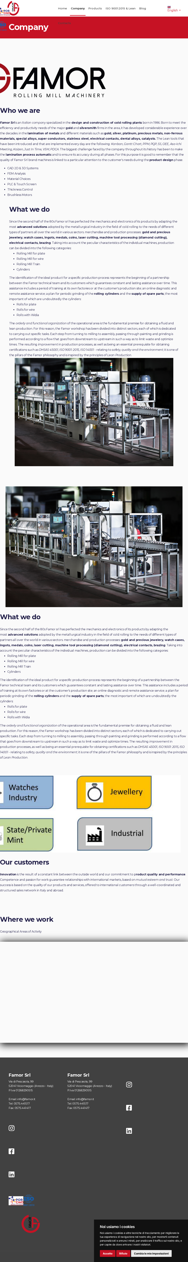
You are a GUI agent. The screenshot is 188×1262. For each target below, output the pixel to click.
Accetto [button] (108, 1253)
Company (78, 8)
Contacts (64, 23)
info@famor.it (26, 1099)
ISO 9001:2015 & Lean (120, 8)
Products (95, 8)
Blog (142, 8)
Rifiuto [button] (123, 1253)
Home (62, 8)
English (173, 10)
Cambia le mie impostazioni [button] (151, 1253)
